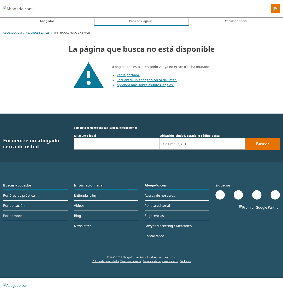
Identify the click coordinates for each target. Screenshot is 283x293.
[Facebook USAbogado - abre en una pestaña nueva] (220, 195)
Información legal (89, 185)
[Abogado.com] (18, 8)
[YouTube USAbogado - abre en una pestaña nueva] (275, 195)
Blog (77, 215)
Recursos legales (38, 32)
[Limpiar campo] (154, 143)
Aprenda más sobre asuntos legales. (145, 85)
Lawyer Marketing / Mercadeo (168, 226)
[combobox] (117, 144)
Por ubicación (14, 205)
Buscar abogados (17, 185)
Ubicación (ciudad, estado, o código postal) (190, 136)
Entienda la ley (85, 195)
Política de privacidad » (105, 261)
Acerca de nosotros (160, 195)
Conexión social (236, 21)
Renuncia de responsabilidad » (160, 261)
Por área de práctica (19, 195)
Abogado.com (12, 32)
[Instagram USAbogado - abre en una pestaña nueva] (238, 195)
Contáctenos (154, 236)
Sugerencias (154, 215)
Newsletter (82, 226)
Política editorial (157, 205)
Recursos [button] (159, 21)
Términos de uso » (130, 261)
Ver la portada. (128, 75)
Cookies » (185, 261)
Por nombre (12, 215)
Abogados (47, 21)
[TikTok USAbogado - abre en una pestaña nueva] (256, 195)
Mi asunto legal (85, 136)
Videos (79, 205)
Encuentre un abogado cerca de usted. (147, 80)
